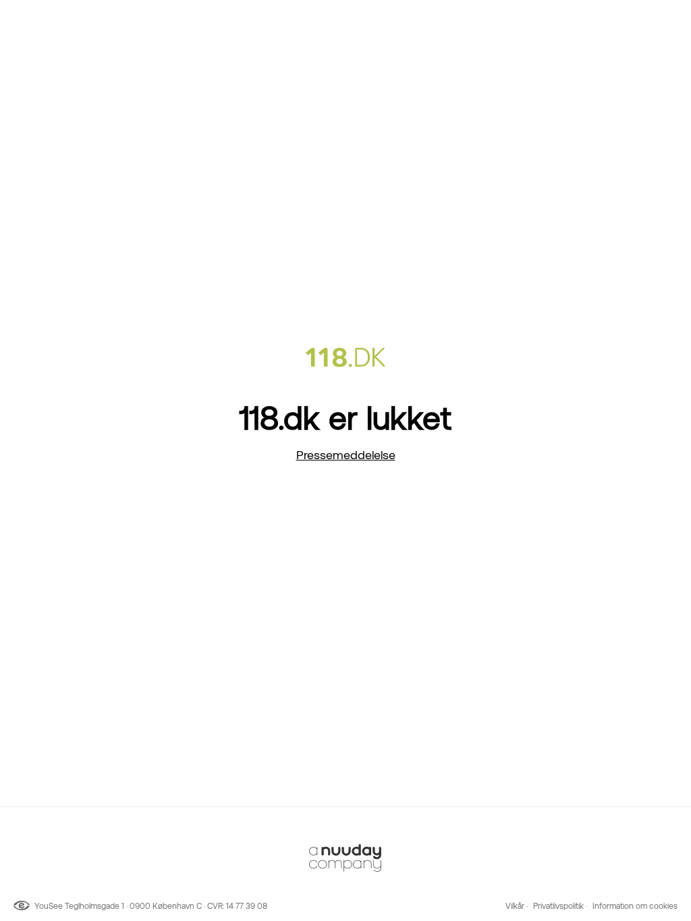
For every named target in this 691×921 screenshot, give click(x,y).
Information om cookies (635, 906)
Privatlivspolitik (558, 906)
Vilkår (514, 906)
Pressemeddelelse (345, 455)
